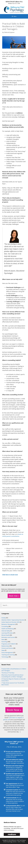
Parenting (4, 641)
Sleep (3, 650)
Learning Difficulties (7, 633)
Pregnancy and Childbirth (8, 644)
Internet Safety (5, 631)
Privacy (23, 841)
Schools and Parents (7, 648)
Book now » (14, 595)
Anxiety (3, 618)
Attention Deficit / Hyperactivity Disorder (12, 620)
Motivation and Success (8, 637)
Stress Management (7, 652)
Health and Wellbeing (7, 628)
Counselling (4, 626)
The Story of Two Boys (7, 673)
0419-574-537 (10, 2)
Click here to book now (10, 575)
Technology (4, 657)
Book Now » (14, 710)
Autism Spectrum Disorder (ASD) (10, 622)
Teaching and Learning (7, 655)
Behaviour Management (8, 624)
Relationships (5, 646)
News (3, 639)
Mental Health (5, 635)
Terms (19, 841)
